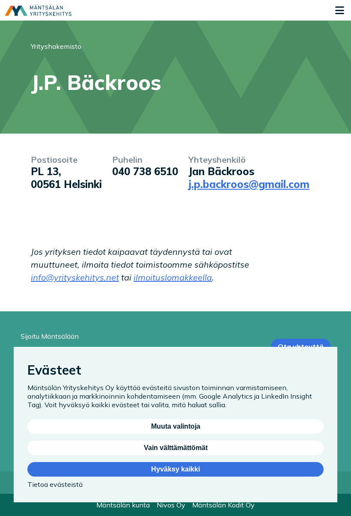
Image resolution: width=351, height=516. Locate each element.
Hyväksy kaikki (175, 469)
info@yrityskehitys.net (75, 277)
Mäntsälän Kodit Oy (223, 505)
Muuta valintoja (175, 426)
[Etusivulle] (38, 10)
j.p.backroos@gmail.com (248, 184)
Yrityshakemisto (56, 46)
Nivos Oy (171, 505)
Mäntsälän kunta (123, 505)
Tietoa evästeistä (55, 484)
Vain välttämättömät (176, 447)
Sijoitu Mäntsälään (50, 336)
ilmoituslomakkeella (173, 277)
